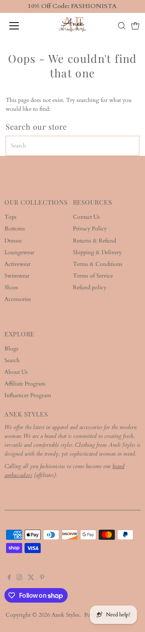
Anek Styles (65, 615)
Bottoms (14, 228)
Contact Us (86, 217)
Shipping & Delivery (97, 252)
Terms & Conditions (97, 264)
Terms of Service (93, 276)
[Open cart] (135, 25)
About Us (16, 372)
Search (12, 360)
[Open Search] (121, 25)
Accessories (17, 299)
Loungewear (19, 252)
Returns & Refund (94, 241)
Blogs (11, 348)
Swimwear (16, 276)
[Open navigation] (19, 26)
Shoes (11, 287)
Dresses (13, 241)
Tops (10, 217)
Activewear (17, 264)
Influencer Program (27, 395)
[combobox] (72, 146)
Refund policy (89, 287)
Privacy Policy (90, 228)
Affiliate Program (25, 383)
